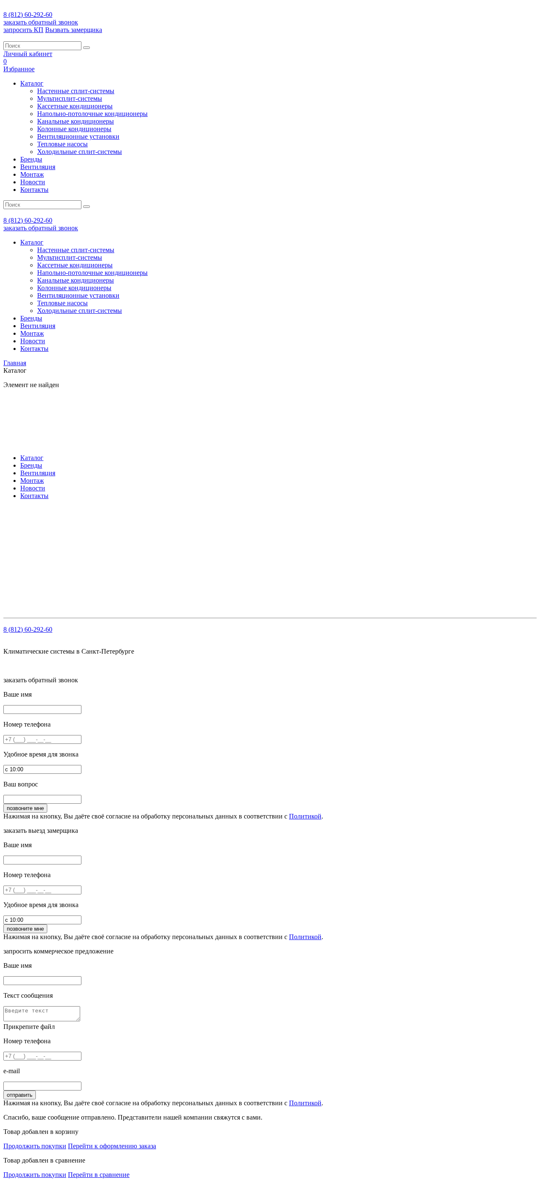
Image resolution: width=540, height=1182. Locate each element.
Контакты (34, 189)
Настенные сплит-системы (75, 90)
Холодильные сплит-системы (79, 151)
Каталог (31, 83)
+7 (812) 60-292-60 (57, 526)
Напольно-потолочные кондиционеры (92, 113)
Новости (32, 182)
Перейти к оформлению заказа (112, 1146)
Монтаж (32, 174)
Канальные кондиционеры (75, 121)
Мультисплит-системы (69, 98)
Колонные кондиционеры (74, 128)
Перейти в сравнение (99, 1174)
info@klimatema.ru (90, 533)
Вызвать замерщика (73, 29)
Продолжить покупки (34, 1146)
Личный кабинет (27, 53)
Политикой (305, 816)
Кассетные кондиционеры (75, 106)
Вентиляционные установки (78, 136)
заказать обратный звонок (40, 22)
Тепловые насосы (62, 144)
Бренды (31, 159)
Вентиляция (37, 166)
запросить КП (23, 29)
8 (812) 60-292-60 (27, 14)
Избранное (19, 69)
